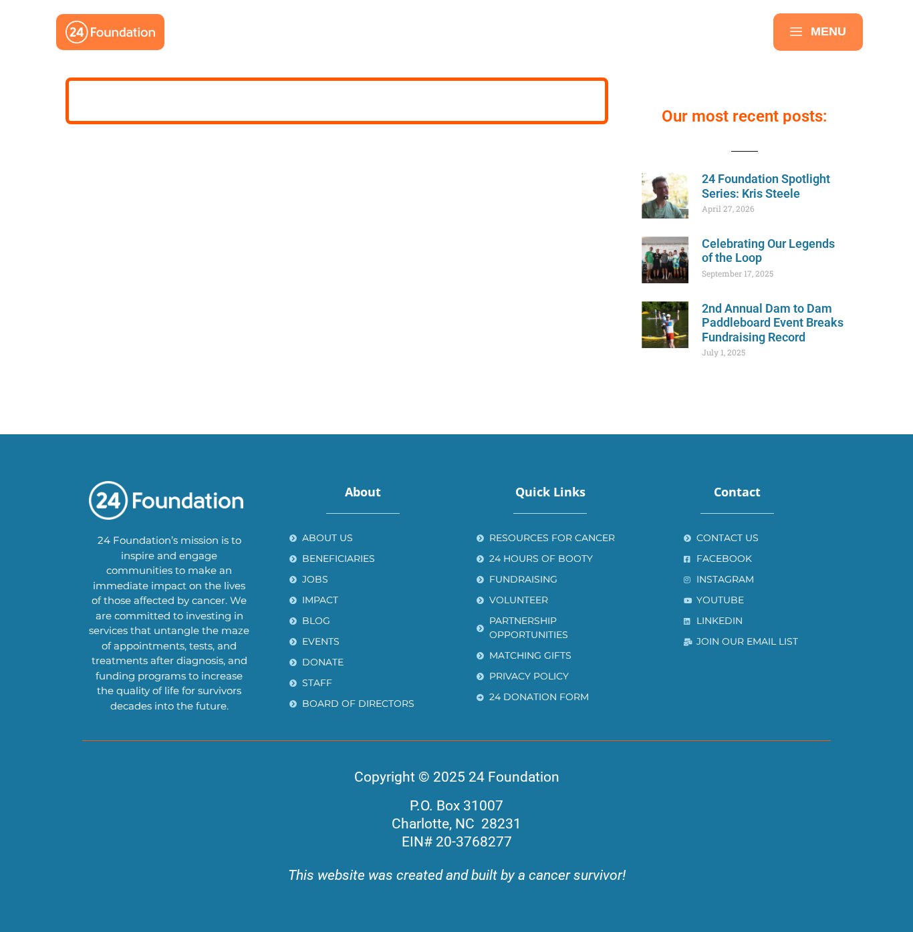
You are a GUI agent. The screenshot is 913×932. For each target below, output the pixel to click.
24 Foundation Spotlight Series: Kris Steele (766, 186)
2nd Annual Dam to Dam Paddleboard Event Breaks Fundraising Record (772, 322)
